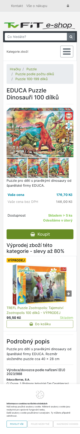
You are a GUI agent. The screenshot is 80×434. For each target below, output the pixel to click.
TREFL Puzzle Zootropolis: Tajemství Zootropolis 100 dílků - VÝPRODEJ (35, 310)
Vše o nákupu (36, 6)
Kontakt (17, 6)
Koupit (42, 234)
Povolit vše (17, 424)
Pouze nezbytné (40, 424)
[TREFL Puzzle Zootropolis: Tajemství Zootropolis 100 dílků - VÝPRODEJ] (40, 284)
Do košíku (42, 324)
